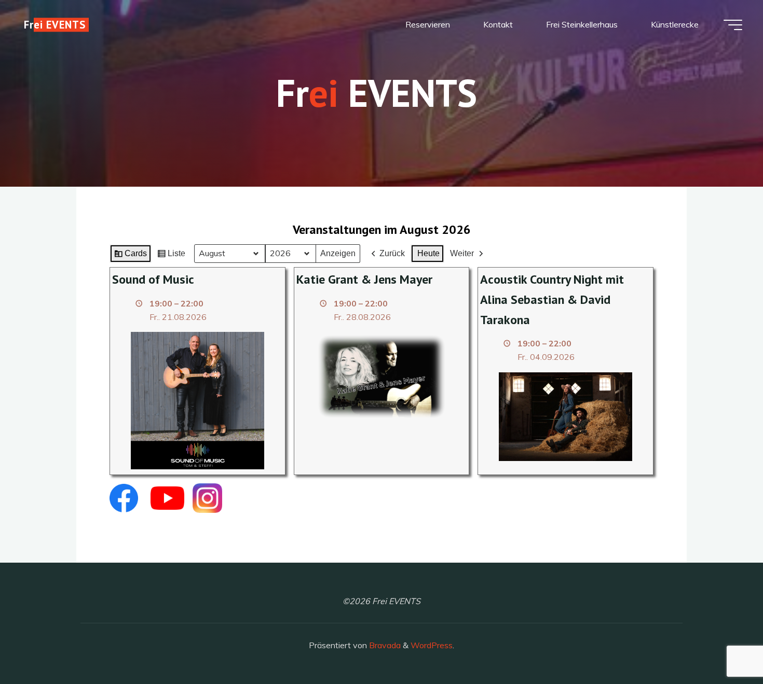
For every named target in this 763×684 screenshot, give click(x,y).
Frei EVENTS (55, 25)
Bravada (384, 645)
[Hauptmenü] (733, 25)
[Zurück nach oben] (722, 643)
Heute (428, 253)
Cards (130, 256)
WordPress (432, 645)
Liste (171, 256)
